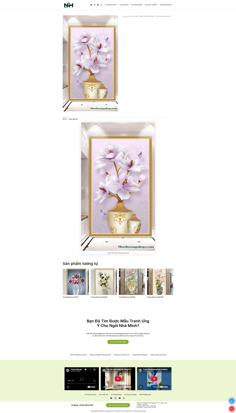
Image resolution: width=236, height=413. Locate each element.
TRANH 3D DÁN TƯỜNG (146, 16)
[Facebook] (91, 5)
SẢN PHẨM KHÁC (166, 5)
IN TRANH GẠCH (111, 5)
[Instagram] (94, 5)
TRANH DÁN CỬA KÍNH (158, 355)
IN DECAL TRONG (151, 5)
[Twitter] (101, 5)
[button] (115, 18)
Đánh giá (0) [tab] (73, 119)
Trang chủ (125, 16)
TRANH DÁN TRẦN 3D (139, 355)
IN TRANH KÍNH (137, 5)
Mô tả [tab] (65, 119)
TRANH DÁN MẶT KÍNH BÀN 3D (100, 355)
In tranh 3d (134, 16)
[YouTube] (98, 5)
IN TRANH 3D (124, 5)
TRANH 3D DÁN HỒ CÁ (121, 355)
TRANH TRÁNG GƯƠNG (78, 355)
